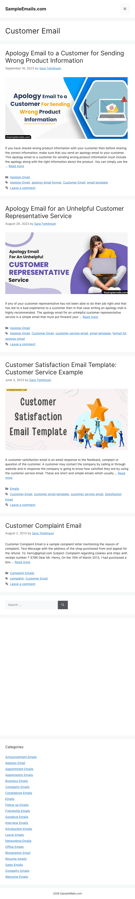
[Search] (63, 605)
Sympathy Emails (17, 871)
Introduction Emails (18, 829)
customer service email (72, 333)
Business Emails (16, 781)
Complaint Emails (22, 573)
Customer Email (74, 182)
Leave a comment (22, 188)
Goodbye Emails (16, 817)
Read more (16, 166)
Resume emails (16, 859)
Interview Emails (16, 823)
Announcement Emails (21, 757)
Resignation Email (17, 853)
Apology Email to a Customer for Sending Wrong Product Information (64, 56)
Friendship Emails (17, 811)
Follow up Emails (17, 805)
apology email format (46, 182)
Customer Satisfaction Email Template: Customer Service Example (61, 368)
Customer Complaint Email (43, 525)
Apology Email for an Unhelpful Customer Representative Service (64, 212)
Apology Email (20, 177)
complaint (17, 578)
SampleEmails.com (25, 8)
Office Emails (14, 847)
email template (97, 182)
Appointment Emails (19, 769)
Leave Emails (14, 835)
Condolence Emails (18, 793)
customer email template (51, 494)
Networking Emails (18, 841)
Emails (14, 488)
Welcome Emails (16, 877)
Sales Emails (14, 865)
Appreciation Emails (19, 775)
